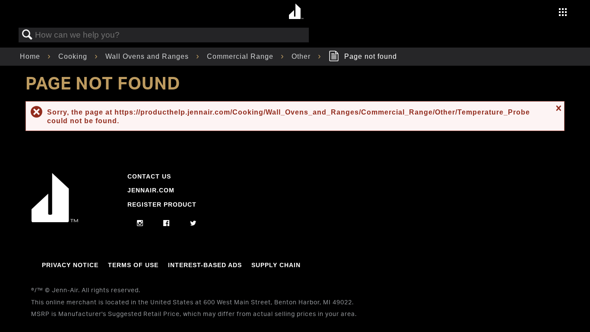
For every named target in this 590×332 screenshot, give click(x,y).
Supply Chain (276, 265)
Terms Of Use (133, 265)
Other (302, 56)
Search (27, 35)
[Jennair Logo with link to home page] (54, 220)
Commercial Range (241, 56)
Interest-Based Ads (205, 265)
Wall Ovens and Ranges (148, 56)
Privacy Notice (70, 265)
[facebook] (166, 223)
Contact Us (149, 176)
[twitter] (193, 223)
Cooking (73, 56)
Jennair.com (150, 190)
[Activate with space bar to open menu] (562, 13)
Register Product (162, 204)
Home (31, 56)
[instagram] (140, 223)
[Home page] (296, 11)
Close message (557, 108)
